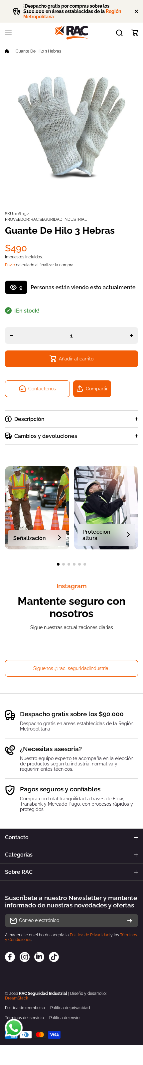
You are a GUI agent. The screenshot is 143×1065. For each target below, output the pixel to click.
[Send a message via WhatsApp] (13, 1027)
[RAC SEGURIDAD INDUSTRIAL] (71, 33)
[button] (134, 33)
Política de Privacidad (89, 935)
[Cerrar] (136, 11)
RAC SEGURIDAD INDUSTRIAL (59, 219)
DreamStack (16, 998)
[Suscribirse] (129, 920)
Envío (10, 265)
